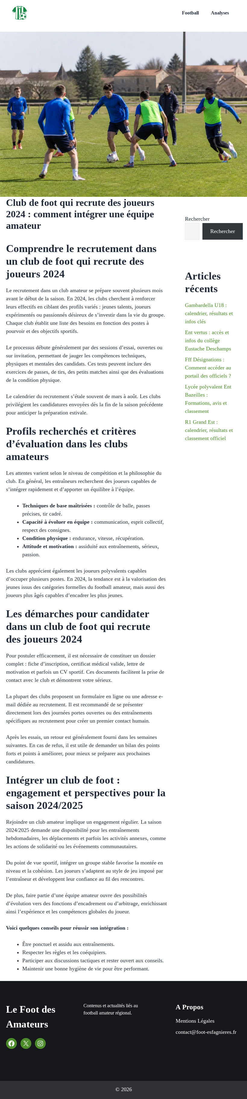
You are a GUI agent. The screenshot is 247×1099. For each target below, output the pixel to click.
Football (190, 12)
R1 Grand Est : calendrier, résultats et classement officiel (209, 430)
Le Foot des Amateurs (30, 1017)
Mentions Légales (195, 1021)
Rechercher (197, 219)
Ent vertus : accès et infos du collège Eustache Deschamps (208, 340)
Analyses (220, 12)
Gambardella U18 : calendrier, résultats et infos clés (209, 313)
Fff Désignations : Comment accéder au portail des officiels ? (208, 367)
